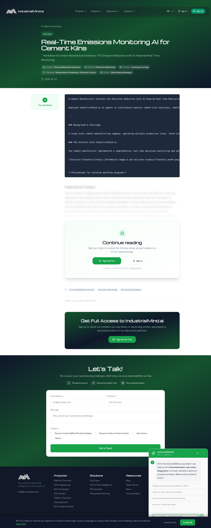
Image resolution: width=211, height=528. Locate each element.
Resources (112, 11)
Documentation (133, 493)
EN (168, 11)
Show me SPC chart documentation (167, 492)
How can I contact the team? (164, 504)
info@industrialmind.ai (28, 491)
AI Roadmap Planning (100, 493)
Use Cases (95, 480)
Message (55, 409)
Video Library (132, 484)
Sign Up (199, 11)
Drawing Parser (61, 502)
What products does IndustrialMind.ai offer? (170, 485)
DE (172, 11)
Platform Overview (62, 480)
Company (128, 11)
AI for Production (61, 489)
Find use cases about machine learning (169, 498)
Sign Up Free (109, 260)
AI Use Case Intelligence (101, 484)
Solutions (95, 11)
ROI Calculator (96, 489)
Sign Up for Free (124, 339)
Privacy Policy (135, 268)
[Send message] (202, 516)
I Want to (54, 428)
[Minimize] (203, 453)
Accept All (187, 522)
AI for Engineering (62, 484)
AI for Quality (59, 493)
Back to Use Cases (52, 26)
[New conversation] (198, 453)
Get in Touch (105, 448)
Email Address (57, 396)
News (128, 489)
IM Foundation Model (63, 506)
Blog (128, 480)
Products (80, 11)
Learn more (21, 523)
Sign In (184, 11)
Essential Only (170, 522)
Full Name (111, 396)
